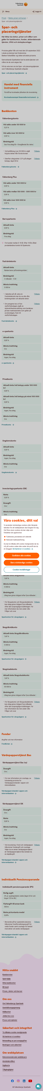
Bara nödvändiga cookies (21, 562)
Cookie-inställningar (21, 569)
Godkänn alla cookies (21, 555)
